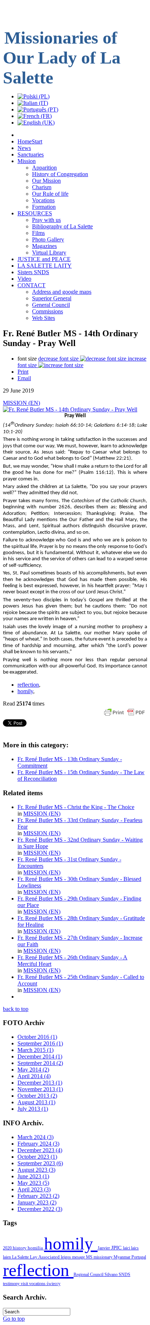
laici (127, 1248)
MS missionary (100, 1257)
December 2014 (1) (39, 1056)
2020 (8, 1248)
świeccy (53, 1283)
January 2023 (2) (36, 1202)
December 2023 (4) (39, 1150)
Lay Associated (45, 1257)
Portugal (138, 1257)
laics (135, 1248)
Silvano (111, 1274)
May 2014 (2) (33, 1069)
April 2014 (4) (34, 1076)
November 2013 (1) (40, 1089)
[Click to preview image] (70, 409)
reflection (28, 685)
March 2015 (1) (35, 1050)
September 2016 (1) (40, 1043)
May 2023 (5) (33, 1183)
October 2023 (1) (37, 1157)
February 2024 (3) (38, 1144)
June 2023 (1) (33, 1176)
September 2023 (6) (40, 1163)
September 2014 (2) (40, 1063)
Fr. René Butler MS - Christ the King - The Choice (75, 807)
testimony (12, 1283)
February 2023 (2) (38, 1196)
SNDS (124, 1274)
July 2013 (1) (32, 1109)
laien (7, 1257)
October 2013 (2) (37, 1096)
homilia (36, 1248)
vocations (38, 1283)
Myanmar (122, 1257)
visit (25, 1283)
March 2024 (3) (35, 1137)
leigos (66, 1257)
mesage (79, 1257)
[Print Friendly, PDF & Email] (124, 716)
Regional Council (89, 1274)
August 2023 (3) (36, 1170)
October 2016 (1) (37, 1037)
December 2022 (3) (39, 1209)
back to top (15, 1009)
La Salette (21, 1257)
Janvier (104, 1248)
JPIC (117, 1248)
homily (25, 691)
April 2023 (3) (34, 1189)
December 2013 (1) (39, 1083)
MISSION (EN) (21, 403)
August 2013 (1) (36, 1102)
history (20, 1248)
